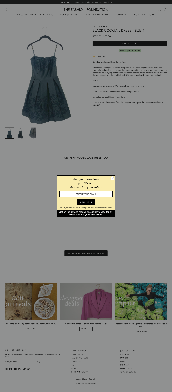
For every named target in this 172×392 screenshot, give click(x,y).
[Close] (112, 178)
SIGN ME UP (86, 202)
